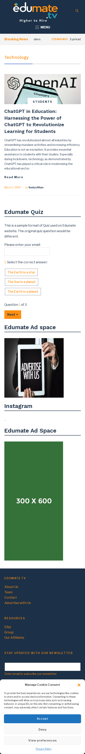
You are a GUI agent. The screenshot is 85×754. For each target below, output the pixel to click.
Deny (43, 729)
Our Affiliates (14, 638)
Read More (13, 177)
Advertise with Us (17, 603)
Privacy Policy (43, 748)
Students (42, 101)
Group (9, 632)
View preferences (42, 740)
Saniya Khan (35, 187)
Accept (42, 718)
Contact (10, 597)
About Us (11, 587)
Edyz (7, 627)
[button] (79, 685)
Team (8, 592)
